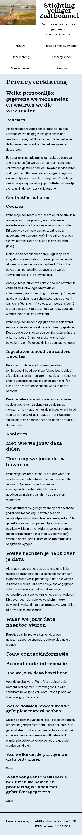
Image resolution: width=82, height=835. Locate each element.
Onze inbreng (20, 57)
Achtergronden (61, 57)
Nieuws (20, 46)
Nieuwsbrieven (20, 68)
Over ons (62, 68)
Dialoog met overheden (61, 46)
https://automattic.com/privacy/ (38, 178)
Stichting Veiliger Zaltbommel (59, 11)
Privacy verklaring (18, 821)
